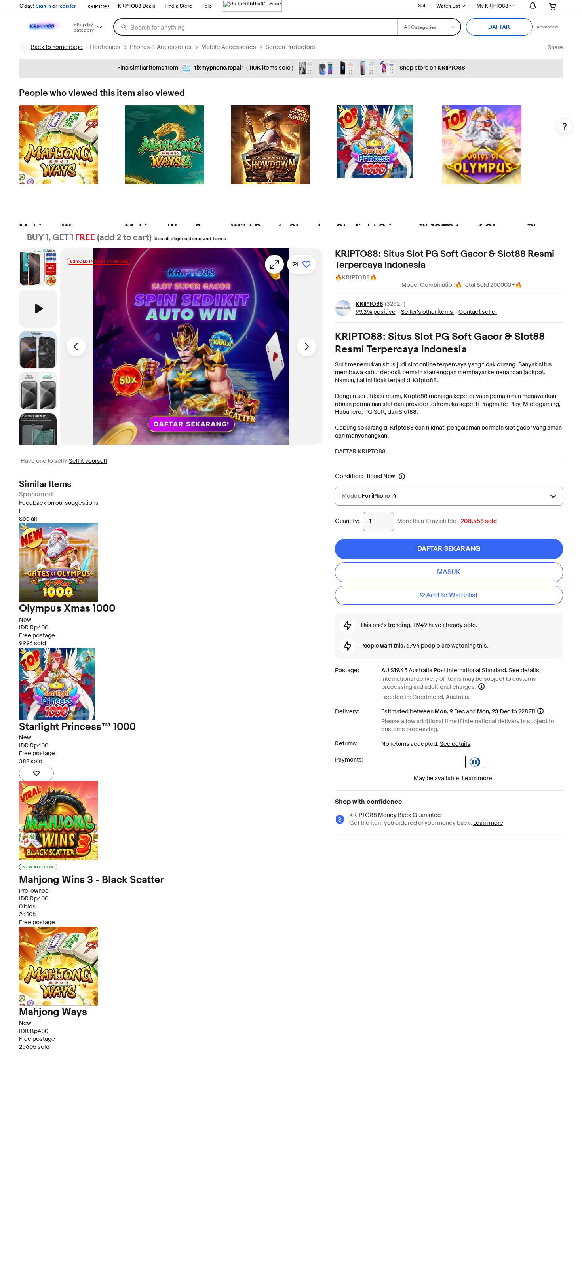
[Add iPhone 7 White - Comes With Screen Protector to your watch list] (36, 773)
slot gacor (518, 428)
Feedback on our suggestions (59, 503)
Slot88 (408, 412)
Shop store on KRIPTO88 (432, 68)
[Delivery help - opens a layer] (481, 686)
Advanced (547, 27)
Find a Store (178, 5)
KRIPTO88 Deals (137, 5)
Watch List (448, 5)
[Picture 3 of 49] (38, 391)
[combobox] (255, 27)
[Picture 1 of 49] (38, 267)
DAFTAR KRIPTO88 (360, 451)
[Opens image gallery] (274, 264)
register (67, 5)
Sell (422, 5)
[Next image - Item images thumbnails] (38, 443)
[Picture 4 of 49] (38, 432)
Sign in (43, 5)
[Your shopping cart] (553, 6)
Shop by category (84, 27)
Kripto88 (425, 380)
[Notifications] (531, 5)
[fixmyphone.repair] (186, 68)
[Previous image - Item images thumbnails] (38, 250)
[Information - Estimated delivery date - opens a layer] (540, 711)
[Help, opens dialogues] (564, 126)
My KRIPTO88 (492, 5)
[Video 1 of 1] (38, 309)
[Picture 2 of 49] (38, 350)
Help (206, 5)
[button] (191, 346)
